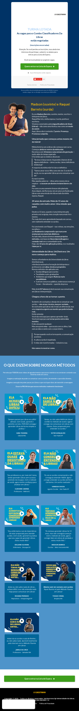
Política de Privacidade (47, 85)
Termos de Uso (32, 85)
